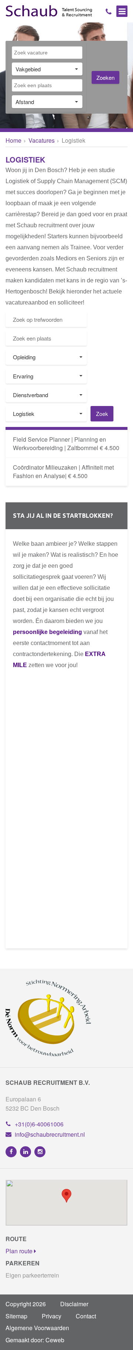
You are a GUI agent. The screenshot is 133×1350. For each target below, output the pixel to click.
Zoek (102, 413)
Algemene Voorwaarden (37, 1328)
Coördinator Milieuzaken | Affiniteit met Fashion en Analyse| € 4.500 (63, 471)
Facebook (11, 1151)
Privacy (51, 1316)
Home (13, 140)
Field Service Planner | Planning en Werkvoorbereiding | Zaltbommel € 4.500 (66, 443)
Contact (86, 1316)
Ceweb (54, 1340)
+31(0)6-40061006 (39, 1124)
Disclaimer (74, 1304)
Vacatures (41, 140)
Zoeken (105, 77)
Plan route (20, 1251)
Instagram (39, 1151)
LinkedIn (25, 1151)
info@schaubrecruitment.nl (50, 1134)
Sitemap (16, 1316)
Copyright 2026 (26, 1304)
